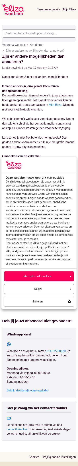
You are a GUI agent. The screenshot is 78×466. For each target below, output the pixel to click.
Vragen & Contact (13, 44)
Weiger (38, 288)
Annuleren (36, 44)
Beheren (38, 301)
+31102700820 (56, 351)
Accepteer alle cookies (37, 276)
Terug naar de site (48, 9)
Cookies (34, 457)
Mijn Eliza (69, 9)
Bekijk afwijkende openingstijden (28, 390)
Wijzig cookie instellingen (59, 457)
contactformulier (17, 429)
